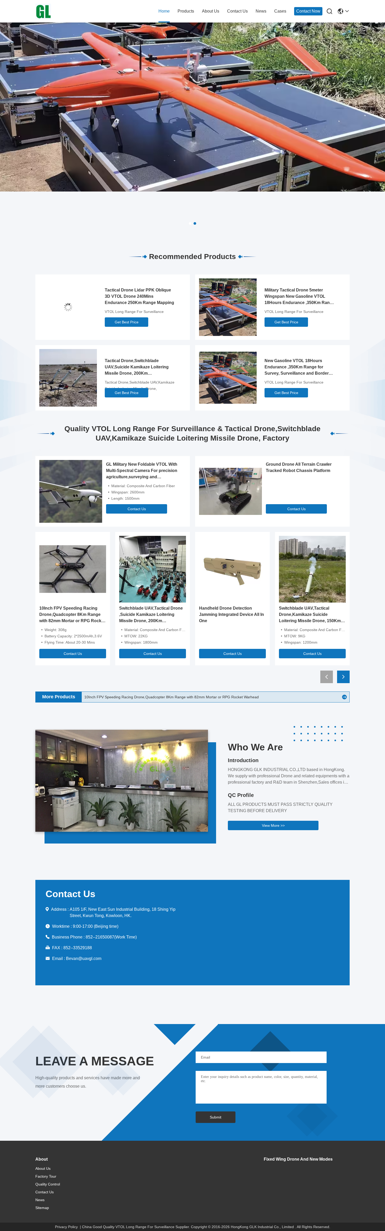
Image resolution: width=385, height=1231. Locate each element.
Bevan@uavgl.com (83, 958)
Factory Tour (45, 1176)
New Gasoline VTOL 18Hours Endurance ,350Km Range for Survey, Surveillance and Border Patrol (297, 367)
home (164, 11)
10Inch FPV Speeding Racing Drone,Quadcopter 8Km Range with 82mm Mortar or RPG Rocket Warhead (72, 615)
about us (210, 11)
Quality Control (47, 1184)
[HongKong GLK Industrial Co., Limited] (64, 11)
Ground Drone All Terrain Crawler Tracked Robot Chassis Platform (299, 467)
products (186, 11)
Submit (215, 1117)
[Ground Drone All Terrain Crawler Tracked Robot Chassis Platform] (344, 697)
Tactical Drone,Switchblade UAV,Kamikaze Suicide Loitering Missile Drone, (139, 385)
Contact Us (137, 509)
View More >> (273, 825)
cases (280, 11)
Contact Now (308, 11)
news (261, 11)
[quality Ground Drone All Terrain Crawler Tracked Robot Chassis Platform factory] (230, 491)
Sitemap (42, 1208)
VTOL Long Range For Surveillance (134, 312)
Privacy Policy (66, 1227)
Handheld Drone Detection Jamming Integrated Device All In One (231, 614)
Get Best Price (127, 322)
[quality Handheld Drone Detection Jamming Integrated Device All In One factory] (232, 569)
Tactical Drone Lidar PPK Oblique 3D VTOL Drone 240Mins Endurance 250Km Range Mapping (139, 296)
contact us (237, 11)
